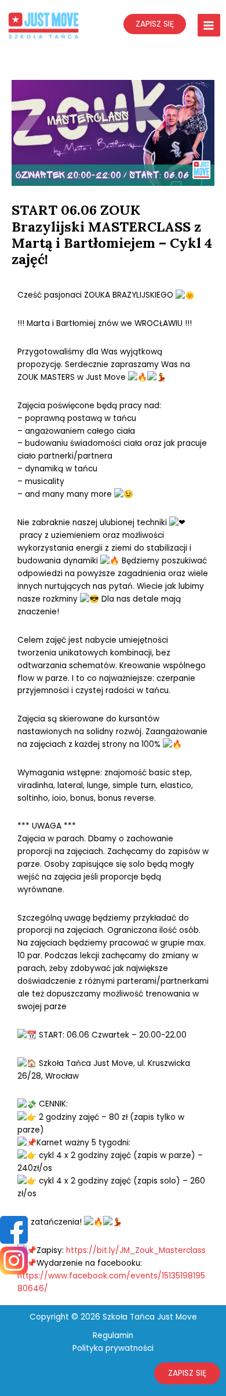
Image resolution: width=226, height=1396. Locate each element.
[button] (187, 1373)
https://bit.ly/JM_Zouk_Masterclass (136, 1250)
